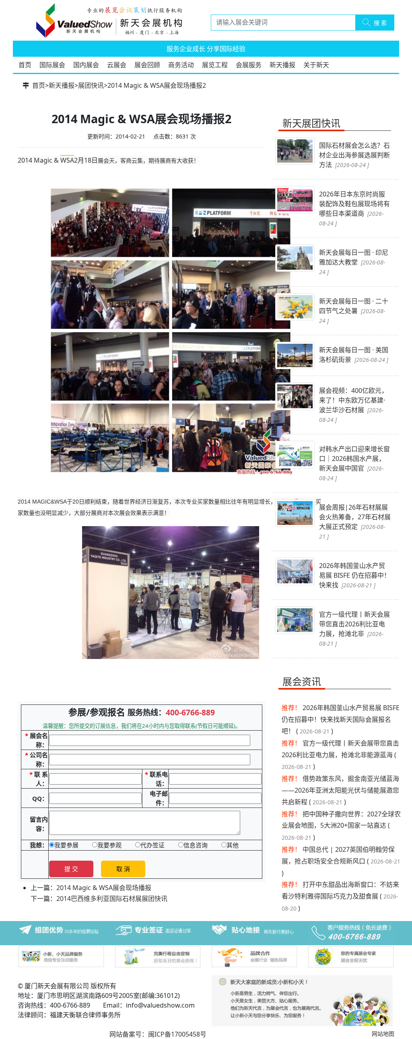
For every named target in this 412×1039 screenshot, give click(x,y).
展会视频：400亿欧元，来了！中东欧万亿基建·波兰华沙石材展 (353, 404)
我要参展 (66, 845)
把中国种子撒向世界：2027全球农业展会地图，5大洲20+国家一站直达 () (341, 826)
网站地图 (383, 1033)
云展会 (116, 64)
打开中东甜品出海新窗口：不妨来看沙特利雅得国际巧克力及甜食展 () (340, 896)
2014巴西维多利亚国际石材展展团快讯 (111, 898)
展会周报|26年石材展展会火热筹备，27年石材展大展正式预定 (355, 521)
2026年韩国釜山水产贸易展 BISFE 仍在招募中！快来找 (354, 575)
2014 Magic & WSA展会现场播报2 (156, 85)
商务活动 (181, 64)
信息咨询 (195, 845)
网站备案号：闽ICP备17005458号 (157, 1034)
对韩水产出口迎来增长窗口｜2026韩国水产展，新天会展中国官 (354, 463)
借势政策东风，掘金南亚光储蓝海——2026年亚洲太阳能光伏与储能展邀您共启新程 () (340, 790)
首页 (25, 64)
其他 (233, 845)
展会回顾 (147, 64)
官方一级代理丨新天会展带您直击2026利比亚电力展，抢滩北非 (354, 628)
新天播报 (282, 64)
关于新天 (316, 64)
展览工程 (215, 64)
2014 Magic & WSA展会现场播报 (103, 887)
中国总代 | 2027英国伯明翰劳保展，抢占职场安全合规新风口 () (341, 861)
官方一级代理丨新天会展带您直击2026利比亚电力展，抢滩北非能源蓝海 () (340, 755)
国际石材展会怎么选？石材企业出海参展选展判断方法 (354, 155)
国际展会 (52, 64)
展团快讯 (91, 85)
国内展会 (86, 64)
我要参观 (109, 845)
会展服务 (249, 64)
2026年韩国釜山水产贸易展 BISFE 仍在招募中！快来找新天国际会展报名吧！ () (341, 719)
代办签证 (152, 845)
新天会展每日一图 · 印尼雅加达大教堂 (353, 262)
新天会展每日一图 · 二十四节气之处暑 (353, 310)
